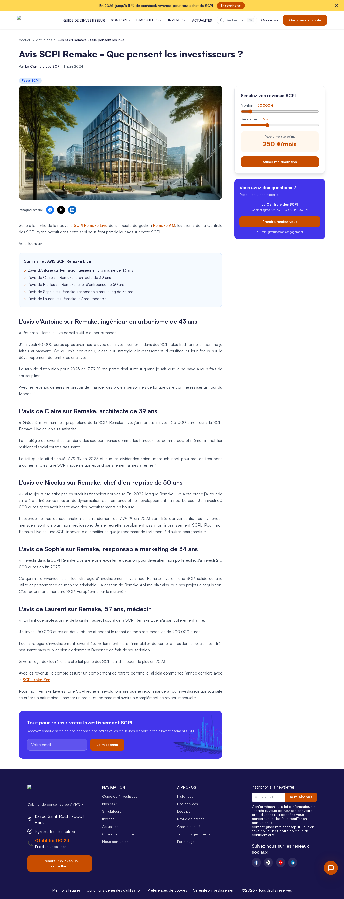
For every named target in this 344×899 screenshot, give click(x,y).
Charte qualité (188, 826)
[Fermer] (336, 5)
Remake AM (164, 225)
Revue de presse (190, 819)
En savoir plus (231, 5)
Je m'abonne (107, 744)
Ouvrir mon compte (305, 20)
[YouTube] (280, 862)
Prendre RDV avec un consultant (60, 863)
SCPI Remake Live (90, 225)
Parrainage (186, 841)
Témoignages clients (193, 834)
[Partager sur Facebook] (50, 210)
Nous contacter (115, 841)
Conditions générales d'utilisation (114, 890)
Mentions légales (66, 890)
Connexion (270, 20)
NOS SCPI (119, 20)
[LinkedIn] (292, 862)
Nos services (187, 804)
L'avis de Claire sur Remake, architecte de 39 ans (69, 277)
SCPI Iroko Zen (36, 679)
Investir (108, 819)
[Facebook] (256, 862)
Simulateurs (111, 811)
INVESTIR (175, 20)
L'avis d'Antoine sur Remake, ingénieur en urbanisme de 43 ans (80, 270)
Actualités (44, 40)
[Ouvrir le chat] (331, 868)
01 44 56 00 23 (52, 840)
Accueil (25, 40)
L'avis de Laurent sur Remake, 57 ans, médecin (67, 298)
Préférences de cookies (167, 890)
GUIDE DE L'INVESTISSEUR (84, 20)
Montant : (257, 105)
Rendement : (254, 119)
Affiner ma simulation (280, 162)
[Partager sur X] (61, 210)
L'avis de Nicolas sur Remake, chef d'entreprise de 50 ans (76, 284)
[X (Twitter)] (268, 862)
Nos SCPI (110, 804)
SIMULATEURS (147, 20)
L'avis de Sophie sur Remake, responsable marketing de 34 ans (81, 291)
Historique (185, 796)
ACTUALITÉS (202, 20)
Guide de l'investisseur (120, 796)
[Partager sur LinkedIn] (72, 210)
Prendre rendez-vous (279, 221)
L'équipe (183, 811)
